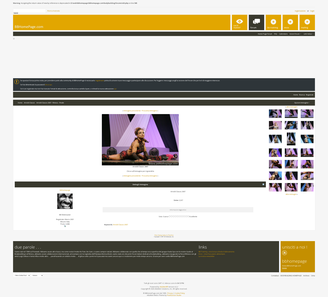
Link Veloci (308, 34)
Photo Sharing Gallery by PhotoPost (164, 235)
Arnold (115, 224)
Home (295, 95)
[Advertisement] (164, 59)
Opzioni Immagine (301, 103)
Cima (313, 275)
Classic (121, 224)
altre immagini (291, 107)
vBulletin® (164, 287)
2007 (126, 224)
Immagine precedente (132, 110)
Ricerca (302, 95)
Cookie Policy (180, 293)
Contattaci (275, 275)
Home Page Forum (265, 34)
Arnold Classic (29, 103)
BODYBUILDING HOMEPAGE (291, 275)
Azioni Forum (295, 34)
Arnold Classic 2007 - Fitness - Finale (50, 103)
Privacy (170, 293)
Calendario (283, 34)
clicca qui (48, 84)
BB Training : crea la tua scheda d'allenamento (216, 251)
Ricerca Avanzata (53, 11)
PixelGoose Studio (174, 295)
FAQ (275, 34)
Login (312, 11)
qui (115, 89)
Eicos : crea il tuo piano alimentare (212, 254)
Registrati (309, 95)
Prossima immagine (149, 110)
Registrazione (300, 11)
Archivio (306, 275)
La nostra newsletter (207, 256)
